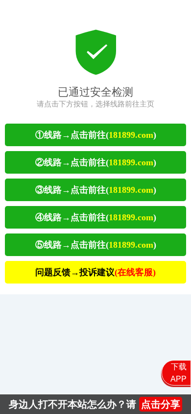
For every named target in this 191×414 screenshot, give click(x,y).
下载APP (178, 372)
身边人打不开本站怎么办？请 (94, 404)
